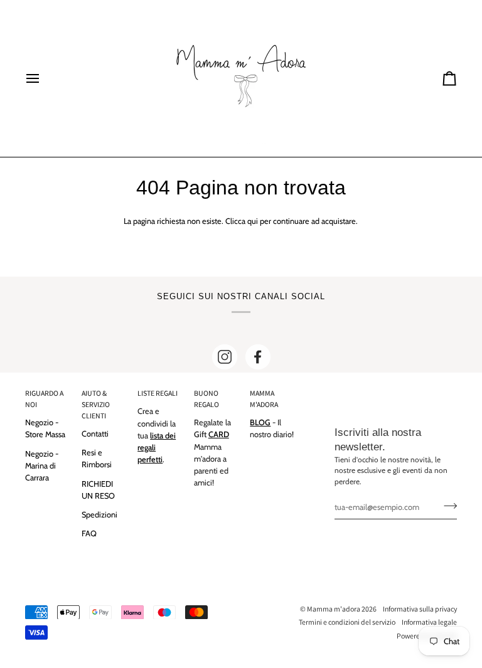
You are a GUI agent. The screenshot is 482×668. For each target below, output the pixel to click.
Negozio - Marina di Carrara (41, 465)
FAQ (89, 533)
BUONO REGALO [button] (206, 398)
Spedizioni (99, 514)
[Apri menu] (44, 78)
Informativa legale (429, 622)
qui (252, 221)
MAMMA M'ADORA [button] (264, 398)
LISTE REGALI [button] (157, 393)
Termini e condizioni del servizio (347, 622)
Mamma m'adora (333, 608)
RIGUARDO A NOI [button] (44, 398)
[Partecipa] (446, 506)
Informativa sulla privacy (420, 608)
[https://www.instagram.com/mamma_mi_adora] (224, 357)
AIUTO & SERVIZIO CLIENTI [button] (96, 404)
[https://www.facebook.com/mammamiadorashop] (258, 357)
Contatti (95, 433)
